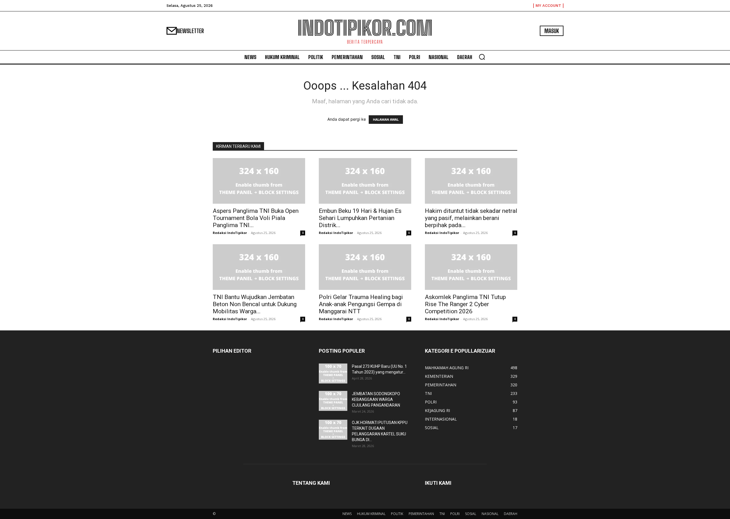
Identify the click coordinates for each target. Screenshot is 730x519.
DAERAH (510, 513)
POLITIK (397, 513)
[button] (482, 57)
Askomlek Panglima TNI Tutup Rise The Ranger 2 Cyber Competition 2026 (465, 304)
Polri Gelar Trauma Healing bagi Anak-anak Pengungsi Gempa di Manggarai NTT (361, 304)
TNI (442, 513)
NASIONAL (490, 513)
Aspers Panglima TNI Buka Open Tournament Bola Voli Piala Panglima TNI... (256, 218)
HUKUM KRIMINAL (371, 513)
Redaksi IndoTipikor (230, 233)
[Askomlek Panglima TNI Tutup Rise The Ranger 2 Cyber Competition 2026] (471, 267)
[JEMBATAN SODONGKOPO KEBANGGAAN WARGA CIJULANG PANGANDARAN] (333, 401)
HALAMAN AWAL (386, 120)
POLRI (455, 513)
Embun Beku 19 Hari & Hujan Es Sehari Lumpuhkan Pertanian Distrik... (360, 218)
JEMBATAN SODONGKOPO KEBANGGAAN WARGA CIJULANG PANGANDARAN (376, 399)
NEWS (347, 513)
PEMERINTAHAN (421, 513)
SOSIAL (470, 513)
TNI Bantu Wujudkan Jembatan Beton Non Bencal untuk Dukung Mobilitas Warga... (255, 304)
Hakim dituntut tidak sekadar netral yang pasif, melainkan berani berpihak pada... (471, 218)
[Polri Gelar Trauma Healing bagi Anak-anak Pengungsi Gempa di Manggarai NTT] (365, 267)
